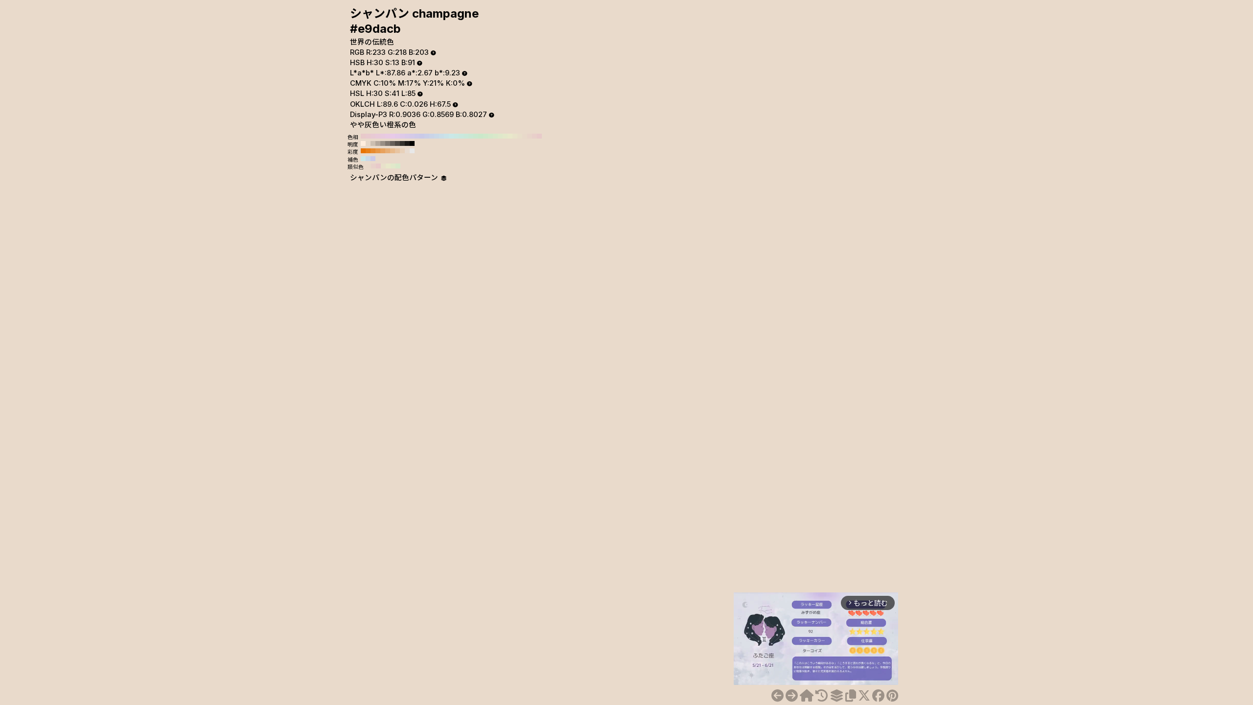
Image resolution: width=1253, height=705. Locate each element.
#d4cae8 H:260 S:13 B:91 (412, 136)
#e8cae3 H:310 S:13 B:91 (387, 136)
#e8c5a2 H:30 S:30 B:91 (397, 150)
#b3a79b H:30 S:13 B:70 (377, 143)
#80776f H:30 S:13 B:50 (387, 143)
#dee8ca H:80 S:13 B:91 (500, 136)
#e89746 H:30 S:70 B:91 (377, 150)
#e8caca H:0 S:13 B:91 (539, 136)
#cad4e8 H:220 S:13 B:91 (431, 136)
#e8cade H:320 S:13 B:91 (382, 136)
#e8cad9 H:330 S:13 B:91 (377, 136)
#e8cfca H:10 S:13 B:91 (534, 136)
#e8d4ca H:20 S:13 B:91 (529, 136)
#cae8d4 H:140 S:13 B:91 (470, 136)
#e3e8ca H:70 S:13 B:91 (505, 136)
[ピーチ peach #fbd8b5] (792, 695)
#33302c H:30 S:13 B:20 (402, 143)
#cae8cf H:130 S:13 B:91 (475, 136)
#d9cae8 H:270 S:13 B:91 (407, 136)
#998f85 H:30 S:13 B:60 (382, 143)
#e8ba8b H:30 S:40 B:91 (392, 150)
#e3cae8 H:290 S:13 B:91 (397, 136)
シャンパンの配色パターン (395, 177)
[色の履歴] (821, 695)
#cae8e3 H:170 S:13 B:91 (456, 136)
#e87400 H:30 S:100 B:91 (363, 150)
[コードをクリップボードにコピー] (850, 695)
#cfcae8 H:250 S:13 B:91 (417, 136)
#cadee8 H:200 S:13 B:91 (441, 136)
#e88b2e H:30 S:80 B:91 (373, 150)
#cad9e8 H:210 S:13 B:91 (436, 136)
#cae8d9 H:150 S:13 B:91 (466, 136)
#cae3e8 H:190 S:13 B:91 (446, 136)
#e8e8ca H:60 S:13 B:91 (510, 136)
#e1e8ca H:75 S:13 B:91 (393, 166)
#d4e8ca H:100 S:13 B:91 (490, 136)
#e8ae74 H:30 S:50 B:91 (387, 150)
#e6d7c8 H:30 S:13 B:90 (368, 143)
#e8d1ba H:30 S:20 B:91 (402, 150)
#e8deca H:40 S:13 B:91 (519, 136)
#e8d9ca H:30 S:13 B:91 (524, 136)
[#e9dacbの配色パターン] (836, 695)
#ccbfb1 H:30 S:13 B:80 (373, 143)
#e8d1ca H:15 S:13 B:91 (373, 166)
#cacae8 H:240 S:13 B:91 (421, 136)
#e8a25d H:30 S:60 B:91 (382, 150)
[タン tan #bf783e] (777, 695)
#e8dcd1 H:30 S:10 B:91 (407, 150)
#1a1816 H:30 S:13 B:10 (407, 143)
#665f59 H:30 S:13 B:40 (392, 143)
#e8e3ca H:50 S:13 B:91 (514, 136)
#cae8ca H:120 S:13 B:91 (480, 136)
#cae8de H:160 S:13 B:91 (461, 136)
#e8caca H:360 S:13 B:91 (363, 136)
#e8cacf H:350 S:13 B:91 (368, 136)
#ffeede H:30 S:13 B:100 (363, 143)
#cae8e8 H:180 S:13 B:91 (451, 136)
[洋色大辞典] (806, 695)
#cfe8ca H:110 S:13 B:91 (485, 136)
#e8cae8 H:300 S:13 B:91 (392, 136)
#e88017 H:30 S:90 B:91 (368, 150)
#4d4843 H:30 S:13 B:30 (397, 143)
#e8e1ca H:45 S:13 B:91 (383, 166)
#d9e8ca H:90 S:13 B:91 (495, 136)
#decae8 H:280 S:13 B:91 (402, 136)
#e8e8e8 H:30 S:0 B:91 (412, 150)
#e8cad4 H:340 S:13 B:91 (373, 136)
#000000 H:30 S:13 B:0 (412, 143)
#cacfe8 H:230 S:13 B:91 (426, 136)
